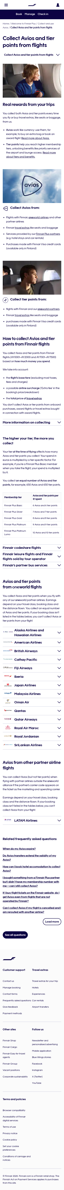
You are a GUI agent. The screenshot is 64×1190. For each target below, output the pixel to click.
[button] (6, 5)
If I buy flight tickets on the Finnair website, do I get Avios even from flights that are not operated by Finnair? (31, 897)
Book (19, 14)
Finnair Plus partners (48, 233)
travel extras (22, 227)
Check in (43, 14)
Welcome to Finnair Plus (23, 23)
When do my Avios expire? (19, 848)
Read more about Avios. (35, 138)
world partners (49, 309)
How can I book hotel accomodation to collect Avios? (31, 868)
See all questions (15, 934)
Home (6, 23)
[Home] (32, 5)
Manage (30, 14)
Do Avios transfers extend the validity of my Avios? (29, 857)
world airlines (39, 217)
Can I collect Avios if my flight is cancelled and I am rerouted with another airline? (32, 910)
